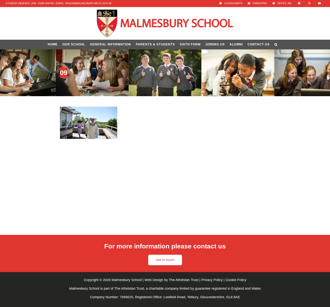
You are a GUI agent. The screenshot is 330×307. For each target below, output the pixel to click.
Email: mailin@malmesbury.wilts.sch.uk (84, 3)
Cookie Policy (236, 280)
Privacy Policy (212, 280)
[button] (275, 44)
